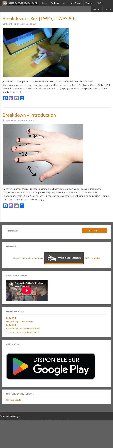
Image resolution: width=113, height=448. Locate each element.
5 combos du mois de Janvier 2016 (22, 332)
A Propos (96, 9)
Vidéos (100, 3)
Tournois (89, 3)
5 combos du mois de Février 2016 (22, 328)
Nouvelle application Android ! (20, 321)
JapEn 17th (11, 318)
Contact (108, 9)
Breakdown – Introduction (29, 115)
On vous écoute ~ (14, 399)
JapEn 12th (11, 325)
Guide (44, 3)
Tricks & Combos (58, 3)
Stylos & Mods (75, 3)
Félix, (14, 23)
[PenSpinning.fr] (20, 3)
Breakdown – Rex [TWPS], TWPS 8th (39, 18)
